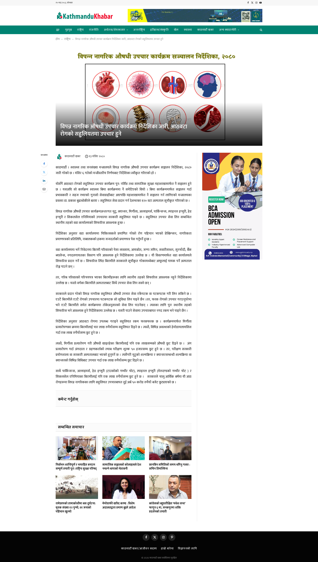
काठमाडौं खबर (205, 29)
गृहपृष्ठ (68, 29)
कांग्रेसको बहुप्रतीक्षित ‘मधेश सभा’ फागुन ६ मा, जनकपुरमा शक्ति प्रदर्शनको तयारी (167, 508)
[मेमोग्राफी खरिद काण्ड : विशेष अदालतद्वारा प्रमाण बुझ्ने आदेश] (123, 487)
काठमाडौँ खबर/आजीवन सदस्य (139, 548)
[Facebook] (44, 163)
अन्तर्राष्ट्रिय (139, 29)
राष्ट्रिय (80, 29)
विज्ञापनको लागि (187, 548)
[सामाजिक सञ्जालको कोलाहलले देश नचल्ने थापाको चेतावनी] (123, 448)
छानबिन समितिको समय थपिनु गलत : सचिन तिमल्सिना (169, 467)
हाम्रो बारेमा (167, 548)
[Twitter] (44, 172)
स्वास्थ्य (188, 29)
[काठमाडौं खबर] (85, 15)
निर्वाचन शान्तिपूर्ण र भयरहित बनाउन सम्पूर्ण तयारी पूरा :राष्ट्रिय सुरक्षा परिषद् (76, 467)
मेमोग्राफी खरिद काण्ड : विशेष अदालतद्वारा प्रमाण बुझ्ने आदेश (119, 506)
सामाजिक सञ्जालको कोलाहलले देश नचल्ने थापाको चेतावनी (121, 467)
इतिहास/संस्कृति (159, 29)
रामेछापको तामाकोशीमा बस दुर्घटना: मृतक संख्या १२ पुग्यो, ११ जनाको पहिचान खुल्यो (76, 508)
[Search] (260, 30)
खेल (176, 29)
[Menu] (57, 29)
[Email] (44, 189)
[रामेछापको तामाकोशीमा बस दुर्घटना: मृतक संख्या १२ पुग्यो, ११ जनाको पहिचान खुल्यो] (77, 487)
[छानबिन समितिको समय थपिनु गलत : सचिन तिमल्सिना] (170, 448)
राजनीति (94, 29)
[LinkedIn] (44, 180)
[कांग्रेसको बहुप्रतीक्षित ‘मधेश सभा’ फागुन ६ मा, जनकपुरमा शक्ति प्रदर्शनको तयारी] (170, 487)
